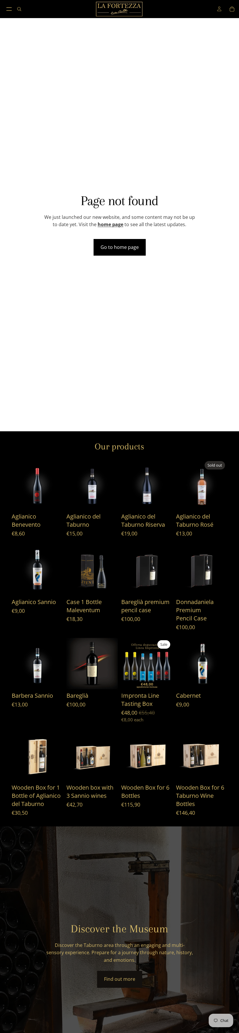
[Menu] (9, 9)
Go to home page (120, 247)
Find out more (119, 979)
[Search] (19, 9)
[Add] (54, 501)
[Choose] (163, 501)
